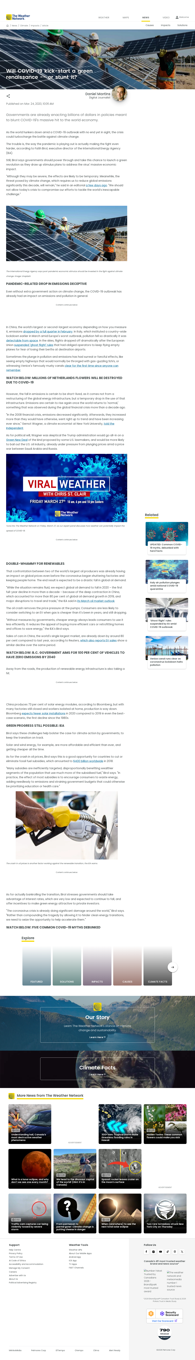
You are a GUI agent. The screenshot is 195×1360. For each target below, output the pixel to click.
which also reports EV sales (98, 640)
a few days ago (96, 185)
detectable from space (22, 341)
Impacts (35, 25)
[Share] (8, 96)
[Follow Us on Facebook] (146, 1252)
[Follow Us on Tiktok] (167, 1252)
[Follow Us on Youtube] (160, 1252)
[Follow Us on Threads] (174, 1252)
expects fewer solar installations (43, 713)
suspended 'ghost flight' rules (33, 345)
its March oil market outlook (95, 601)
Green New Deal (17, 440)
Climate (24, 25)
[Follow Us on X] (182, 1252)
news (14, 25)
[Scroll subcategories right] (173, 967)
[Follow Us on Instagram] (153, 1252)
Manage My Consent (19, 1268)
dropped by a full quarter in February (48, 332)
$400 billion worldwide (88, 761)
